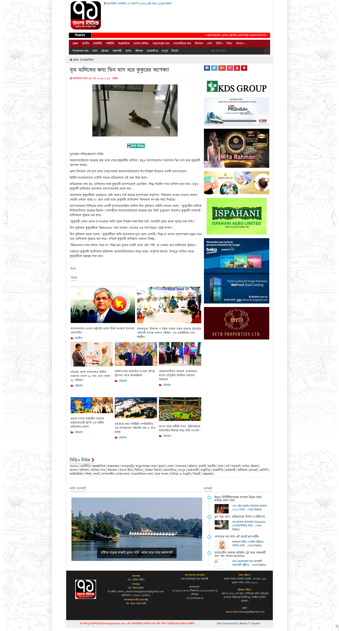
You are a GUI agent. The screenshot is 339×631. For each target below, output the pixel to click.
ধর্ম (227, 466)
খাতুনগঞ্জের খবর (161, 43)
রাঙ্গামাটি (193, 470)
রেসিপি (264, 470)
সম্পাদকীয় (108, 474)
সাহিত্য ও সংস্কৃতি (180, 474)
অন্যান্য (240, 43)
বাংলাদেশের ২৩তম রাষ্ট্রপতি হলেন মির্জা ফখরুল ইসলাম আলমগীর (226, 35)
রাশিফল (242, 470)
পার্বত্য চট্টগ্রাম (250, 466)
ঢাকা (94, 51)
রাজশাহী (117, 51)
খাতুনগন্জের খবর (146, 466)
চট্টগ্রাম (105, 51)
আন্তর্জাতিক (124, 43)
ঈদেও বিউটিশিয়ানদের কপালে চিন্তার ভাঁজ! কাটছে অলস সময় (238, 498)
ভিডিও (219, 43)
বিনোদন (199, 43)
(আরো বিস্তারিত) (255, 509)
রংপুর (165, 51)
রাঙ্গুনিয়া (205, 470)
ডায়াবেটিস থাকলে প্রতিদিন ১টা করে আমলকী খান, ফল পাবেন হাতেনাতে (240, 554)
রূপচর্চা (253, 470)
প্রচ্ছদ (75, 43)
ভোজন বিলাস (153, 470)
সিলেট (175, 51)
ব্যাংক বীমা (126, 470)
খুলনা (128, 51)
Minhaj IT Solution (250, 623)
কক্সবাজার (113, 466)
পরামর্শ (235, 466)
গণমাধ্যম (180, 466)
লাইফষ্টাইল (76, 474)
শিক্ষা (229, 43)
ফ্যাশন (74, 470)
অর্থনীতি (110, 43)
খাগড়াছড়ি (127, 466)
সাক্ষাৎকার (122, 474)
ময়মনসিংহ (152, 51)
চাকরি (202, 466)
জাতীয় (85, 43)
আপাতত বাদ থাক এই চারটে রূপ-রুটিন (237, 536)
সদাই (96, 474)
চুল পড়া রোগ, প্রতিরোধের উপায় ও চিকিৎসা (240, 517)
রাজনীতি (97, 43)
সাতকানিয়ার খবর (182, 43)
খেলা (209, 43)
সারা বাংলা (161, 474)
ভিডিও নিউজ (80, 460)
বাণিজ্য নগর (98, 470)
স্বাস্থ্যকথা (207, 474)
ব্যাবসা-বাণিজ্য (141, 43)
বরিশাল (139, 51)
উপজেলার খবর (80, 51)
